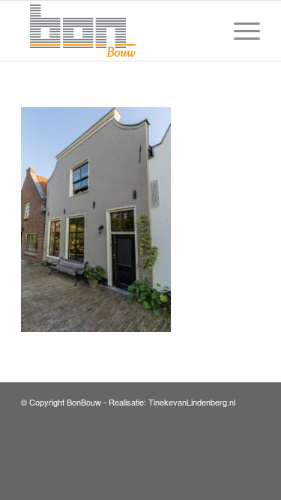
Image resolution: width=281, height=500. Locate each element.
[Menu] (239, 31)
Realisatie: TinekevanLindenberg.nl (172, 402)
